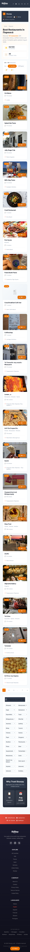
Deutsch (15, 915)
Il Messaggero (14, 932)
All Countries (15, 853)
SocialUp (26, 934)
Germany (15, 865)
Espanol (15, 909)
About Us (15, 881)
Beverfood (4, 934)
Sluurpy (15, 871)
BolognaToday (12, 934)
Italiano (15, 904)
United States (15, 868)
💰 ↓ (12, 69)
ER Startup (19, 934)
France (15, 859)
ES (19, 4)
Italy (15, 856)
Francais (15, 912)
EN (16, 4)
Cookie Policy (15, 893)
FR (22, 4)
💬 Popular (21, 66)
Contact (15, 884)
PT (27, 4)
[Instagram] (15, 843)
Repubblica (6, 932)
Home (5, 26)
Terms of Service (15, 890)
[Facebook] (10, 843)
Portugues (15, 918)
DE (25, 4)
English (15, 906)
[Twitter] (19, 843)
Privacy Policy (15, 887)
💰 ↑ (7, 69)
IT (13, 4)
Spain (15, 862)
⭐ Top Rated (12, 66)
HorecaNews (22, 932)
